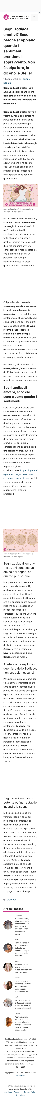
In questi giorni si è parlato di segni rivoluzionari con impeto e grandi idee (20, 474)
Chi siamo (8, 1092)
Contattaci (20, 1076)
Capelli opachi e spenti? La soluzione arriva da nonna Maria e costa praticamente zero (23, 986)
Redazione (18, 1092)
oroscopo (11, 899)
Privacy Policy (30, 1092)
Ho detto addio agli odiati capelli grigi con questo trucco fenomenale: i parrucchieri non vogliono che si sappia (22, 926)
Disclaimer (20, 1095)
